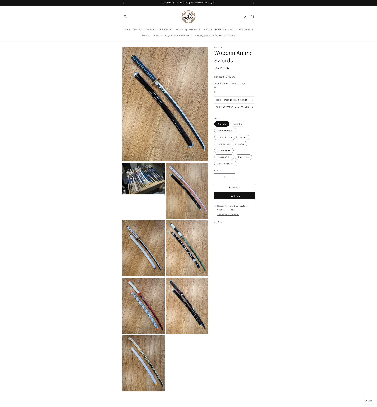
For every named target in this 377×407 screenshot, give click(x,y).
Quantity (218, 170)
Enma (241, 143)
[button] (125, 16)
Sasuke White (224, 157)
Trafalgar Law (225, 144)
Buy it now (234, 196)
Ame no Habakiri (225, 163)
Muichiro (221, 124)
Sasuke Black (223, 150)
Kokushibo (243, 157)
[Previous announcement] (123, 3)
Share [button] (220, 222)
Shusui (242, 137)
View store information (228, 214)
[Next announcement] (253, 3)
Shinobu (239, 124)
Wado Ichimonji (225, 130)
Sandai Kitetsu (224, 137)
